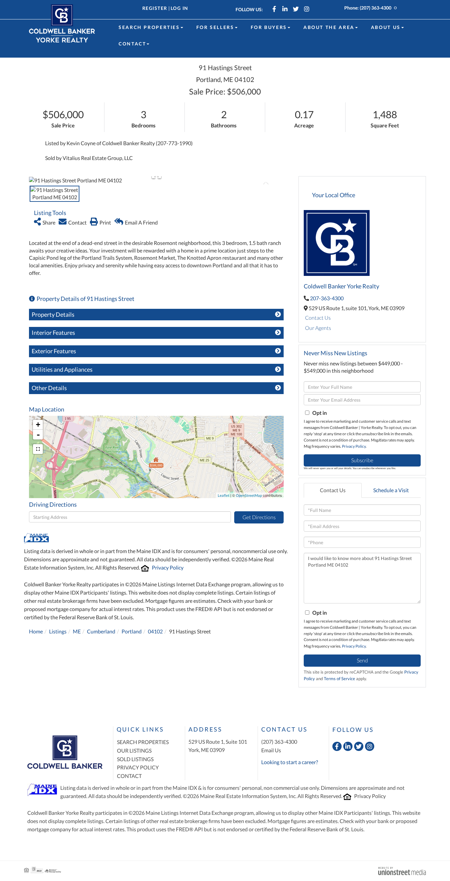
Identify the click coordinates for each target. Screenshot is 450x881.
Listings (58, 631)
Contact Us (318, 317)
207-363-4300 (327, 298)
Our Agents (318, 328)
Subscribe (362, 460)
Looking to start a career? (289, 762)
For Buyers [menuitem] (269, 27)
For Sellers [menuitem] (215, 27)
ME (77, 631)
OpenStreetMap (249, 495)
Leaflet (223, 495)
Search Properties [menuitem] (149, 27)
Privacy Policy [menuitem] (138, 767)
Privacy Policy (167, 567)
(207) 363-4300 (375, 8)
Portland (132, 631)
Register (154, 8)
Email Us (271, 750)
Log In (179, 8)
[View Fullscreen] (38, 449)
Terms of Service (339, 678)
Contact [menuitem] (132, 43)
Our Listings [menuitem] (134, 750)
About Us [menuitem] (386, 27)
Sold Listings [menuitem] (135, 759)
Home (36, 631)
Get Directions (259, 517)
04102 (155, 631)
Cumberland (101, 631)
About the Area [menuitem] (328, 27)
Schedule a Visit (391, 490)
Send (362, 660)
